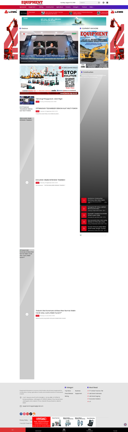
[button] (99, 2)
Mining (67, 396)
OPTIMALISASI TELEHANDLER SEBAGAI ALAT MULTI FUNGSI (56, 108)
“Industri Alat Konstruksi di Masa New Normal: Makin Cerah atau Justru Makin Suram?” (55, 312)
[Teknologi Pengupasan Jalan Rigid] (27, 100)
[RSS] (34, 413)
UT (90, 401)
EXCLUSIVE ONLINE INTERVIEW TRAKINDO (50, 180)
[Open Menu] (107, 3)
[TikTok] (30, 413)
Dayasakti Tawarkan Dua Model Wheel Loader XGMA (97, 214)
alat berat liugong (94, 396)
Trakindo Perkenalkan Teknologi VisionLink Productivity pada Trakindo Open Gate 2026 (100, 13)
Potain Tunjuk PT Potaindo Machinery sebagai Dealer (70, 13)
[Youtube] (27, 413)
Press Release (69, 393)
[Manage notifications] (125, 424)
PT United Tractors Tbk (96, 391)
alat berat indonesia (95, 393)
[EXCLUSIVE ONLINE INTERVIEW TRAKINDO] (27, 182)
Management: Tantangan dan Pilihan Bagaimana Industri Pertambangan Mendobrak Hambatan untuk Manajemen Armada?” (47, 57)
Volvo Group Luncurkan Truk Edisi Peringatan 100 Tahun (42, 13)
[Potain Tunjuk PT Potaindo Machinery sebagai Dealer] (58, 13)
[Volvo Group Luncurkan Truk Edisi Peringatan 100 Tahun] (30, 13)
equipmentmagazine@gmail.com (33, 406)
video (23, 53)
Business (77, 391)
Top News (68, 391)
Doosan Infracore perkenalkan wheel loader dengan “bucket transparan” (97, 227)
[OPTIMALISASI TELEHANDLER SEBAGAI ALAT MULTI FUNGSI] (27, 111)
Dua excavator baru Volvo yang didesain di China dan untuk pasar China (97, 221)
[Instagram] (24, 413)
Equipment (78, 393)
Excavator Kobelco (95, 399)
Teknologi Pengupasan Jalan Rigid (49, 99)
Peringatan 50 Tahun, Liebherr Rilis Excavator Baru (97, 208)
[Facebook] (21, 413)
